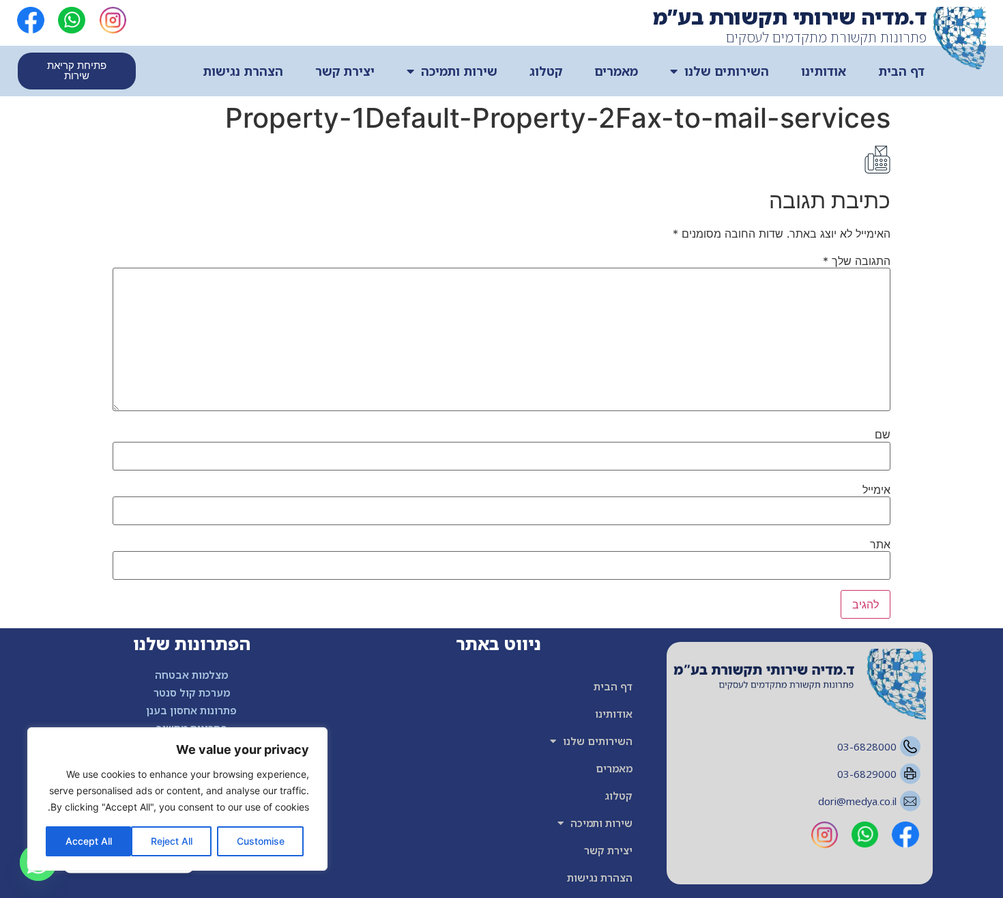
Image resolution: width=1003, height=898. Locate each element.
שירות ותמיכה (459, 71)
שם (882, 434)
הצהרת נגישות (243, 71)
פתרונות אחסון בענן (191, 710)
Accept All (89, 841)
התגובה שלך (856, 260)
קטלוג (545, 71)
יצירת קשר (345, 71)
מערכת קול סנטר (192, 692)
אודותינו (823, 71)
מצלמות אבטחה (191, 675)
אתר (880, 544)
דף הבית (901, 71)
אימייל (876, 489)
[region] (177, 799)
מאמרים (616, 71)
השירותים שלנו (726, 71)
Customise (261, 841)
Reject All (171, 841)
